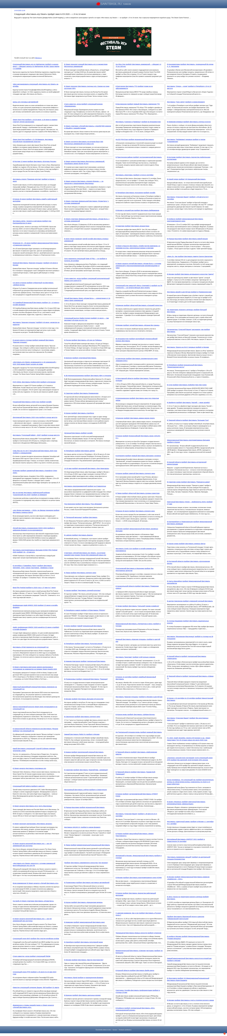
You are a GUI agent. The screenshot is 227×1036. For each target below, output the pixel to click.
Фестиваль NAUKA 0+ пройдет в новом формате (82, 827)
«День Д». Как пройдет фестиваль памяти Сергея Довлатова (189, 256)
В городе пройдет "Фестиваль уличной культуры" (82, 590)
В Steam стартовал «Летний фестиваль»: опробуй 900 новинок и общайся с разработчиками (87, 127)
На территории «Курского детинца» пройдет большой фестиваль (187, 311)
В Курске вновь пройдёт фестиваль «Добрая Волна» (135, 714)
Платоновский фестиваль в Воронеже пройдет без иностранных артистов (134, 569)
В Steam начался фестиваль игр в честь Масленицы (32, 806)
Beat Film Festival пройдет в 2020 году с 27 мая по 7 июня (34, 588)
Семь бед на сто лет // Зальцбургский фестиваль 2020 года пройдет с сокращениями (35, 452)
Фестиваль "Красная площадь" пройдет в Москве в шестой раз (139, 697)
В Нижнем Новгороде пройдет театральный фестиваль (84, 661)
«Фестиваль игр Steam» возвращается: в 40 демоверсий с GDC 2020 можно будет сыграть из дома (34, 363)
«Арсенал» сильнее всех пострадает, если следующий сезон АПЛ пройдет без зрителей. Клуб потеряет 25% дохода (190, 759)
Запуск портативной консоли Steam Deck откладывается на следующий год (35, 708)
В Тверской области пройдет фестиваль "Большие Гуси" (188, 420)
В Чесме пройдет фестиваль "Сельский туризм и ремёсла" (137, 606)
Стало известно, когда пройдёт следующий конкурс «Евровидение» (83, 105)
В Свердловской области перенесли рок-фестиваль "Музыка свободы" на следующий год (35, 730)
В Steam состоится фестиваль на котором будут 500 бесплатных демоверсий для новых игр (83, 143)
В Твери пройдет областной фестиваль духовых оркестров (138, 493)
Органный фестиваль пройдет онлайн (78, 433)
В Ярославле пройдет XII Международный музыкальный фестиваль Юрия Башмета (188, 979)
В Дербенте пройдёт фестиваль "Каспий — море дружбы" (188, 402)
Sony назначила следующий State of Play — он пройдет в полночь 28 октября (85, 260)
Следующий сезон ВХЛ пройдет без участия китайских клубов (36, 938)
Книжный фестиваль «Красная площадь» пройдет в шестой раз (138, 640)
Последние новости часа (103, 1029)
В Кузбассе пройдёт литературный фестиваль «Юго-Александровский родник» (135, 1009)
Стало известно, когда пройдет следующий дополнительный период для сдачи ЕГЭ (87, 279)
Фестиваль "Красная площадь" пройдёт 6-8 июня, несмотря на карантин (36, 323)
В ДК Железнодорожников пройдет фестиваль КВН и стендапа (87, 376)
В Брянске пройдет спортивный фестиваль (80, 358)
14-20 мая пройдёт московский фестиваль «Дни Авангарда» (86, 468)
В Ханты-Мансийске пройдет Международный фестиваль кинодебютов (188, 582)
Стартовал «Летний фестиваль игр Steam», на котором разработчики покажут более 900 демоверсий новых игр (85, 554)
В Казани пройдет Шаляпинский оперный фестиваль (83, 752)
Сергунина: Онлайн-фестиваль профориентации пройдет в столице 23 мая (138, 991)
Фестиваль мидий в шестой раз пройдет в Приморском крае (189, 292)
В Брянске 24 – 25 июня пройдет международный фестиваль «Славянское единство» (35, 244)
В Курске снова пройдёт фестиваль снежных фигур (186, 544)
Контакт (115, 1029)
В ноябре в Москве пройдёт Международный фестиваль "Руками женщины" (188, 937)
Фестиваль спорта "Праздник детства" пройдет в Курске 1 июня (34, 180)
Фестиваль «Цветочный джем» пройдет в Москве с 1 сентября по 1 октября (190, 823)
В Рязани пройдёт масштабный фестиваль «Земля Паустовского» (134, 835)
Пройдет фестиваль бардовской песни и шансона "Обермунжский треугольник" (185, 918)
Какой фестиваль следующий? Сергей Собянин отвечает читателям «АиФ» (34, 750)
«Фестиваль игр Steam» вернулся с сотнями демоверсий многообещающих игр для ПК (34, 864)
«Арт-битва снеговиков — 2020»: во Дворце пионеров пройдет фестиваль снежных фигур (36, 511)
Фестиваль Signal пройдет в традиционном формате (83, 977)
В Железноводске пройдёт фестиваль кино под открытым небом (137, 399)
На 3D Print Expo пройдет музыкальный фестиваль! (135, 139)
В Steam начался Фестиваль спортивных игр (29, 768)
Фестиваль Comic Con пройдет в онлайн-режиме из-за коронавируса (136, 550)
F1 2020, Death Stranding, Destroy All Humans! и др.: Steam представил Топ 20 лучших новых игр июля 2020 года (188, 739)
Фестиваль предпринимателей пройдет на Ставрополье (85, 486)
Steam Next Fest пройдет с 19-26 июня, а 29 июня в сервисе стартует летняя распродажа (35, 121)
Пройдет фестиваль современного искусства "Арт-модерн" (86, 863)
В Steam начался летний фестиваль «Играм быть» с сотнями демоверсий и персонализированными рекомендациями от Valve (138, 266)
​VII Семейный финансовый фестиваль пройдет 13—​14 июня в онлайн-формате (36, 304)
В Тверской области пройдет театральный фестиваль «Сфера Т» (190, 677)
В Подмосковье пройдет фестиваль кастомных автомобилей (86, 882)
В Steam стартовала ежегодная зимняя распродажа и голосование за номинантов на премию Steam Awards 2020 (35, 668)
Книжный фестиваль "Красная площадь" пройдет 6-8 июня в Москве (35, 264)
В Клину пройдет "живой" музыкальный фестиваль (83, 626)
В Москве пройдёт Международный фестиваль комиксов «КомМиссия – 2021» (188, 878)
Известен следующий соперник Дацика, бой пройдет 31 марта (36, 987)
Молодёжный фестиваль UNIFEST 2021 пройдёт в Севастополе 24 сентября (186, 840)
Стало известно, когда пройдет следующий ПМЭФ (31, 956)
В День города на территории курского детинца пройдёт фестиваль (188, 898)
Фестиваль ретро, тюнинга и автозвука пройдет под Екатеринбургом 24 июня (32, 222)
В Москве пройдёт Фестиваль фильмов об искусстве (83, 699)
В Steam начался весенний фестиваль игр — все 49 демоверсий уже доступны (32, 845)
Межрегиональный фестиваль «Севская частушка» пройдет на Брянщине (139, 952)
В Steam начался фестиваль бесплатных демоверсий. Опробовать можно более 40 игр (84, 162)
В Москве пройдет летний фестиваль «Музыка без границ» (138, 325)
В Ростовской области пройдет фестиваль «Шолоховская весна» (188, 562)
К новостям (127, 4)
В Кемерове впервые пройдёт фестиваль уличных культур (189, 122)
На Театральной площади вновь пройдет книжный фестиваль (139, 732)
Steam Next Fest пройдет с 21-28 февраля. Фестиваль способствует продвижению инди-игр (33, 141)
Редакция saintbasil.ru (125, 1029)
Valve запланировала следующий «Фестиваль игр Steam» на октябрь (35, 85)
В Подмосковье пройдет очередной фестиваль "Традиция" (86, 679)
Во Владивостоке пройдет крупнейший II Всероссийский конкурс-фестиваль (136, 340)
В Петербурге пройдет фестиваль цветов (79, 451)
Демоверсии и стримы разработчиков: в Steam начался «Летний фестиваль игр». (33, 1006)
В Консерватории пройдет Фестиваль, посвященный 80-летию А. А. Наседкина (190, 65)
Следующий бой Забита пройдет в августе (29, 786)
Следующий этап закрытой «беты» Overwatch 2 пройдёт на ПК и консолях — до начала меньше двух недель (139, 287)
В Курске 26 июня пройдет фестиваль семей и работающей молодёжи (35, 200)
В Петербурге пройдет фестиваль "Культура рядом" (83, 644)
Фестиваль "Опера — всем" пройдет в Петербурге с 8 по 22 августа (189, 87)
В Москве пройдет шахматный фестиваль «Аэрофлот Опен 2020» (35, 472)
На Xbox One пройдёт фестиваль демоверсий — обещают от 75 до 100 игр (138, 65)
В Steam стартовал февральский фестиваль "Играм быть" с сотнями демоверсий (86, 202)
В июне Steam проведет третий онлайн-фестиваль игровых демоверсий (86, 240)
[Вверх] (225, 1034)
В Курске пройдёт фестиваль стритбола (79, 413)
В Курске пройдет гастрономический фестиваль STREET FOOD (137, 795)
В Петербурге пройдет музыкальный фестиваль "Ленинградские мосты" (185, 366)
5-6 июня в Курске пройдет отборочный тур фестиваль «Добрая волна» (33, 284)
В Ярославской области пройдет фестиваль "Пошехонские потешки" (137, 379)
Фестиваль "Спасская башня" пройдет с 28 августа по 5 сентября (136, 815)
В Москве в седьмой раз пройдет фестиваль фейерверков (137, 210)
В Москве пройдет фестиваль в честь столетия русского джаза (190, 1000)
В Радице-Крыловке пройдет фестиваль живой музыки (187, 239)
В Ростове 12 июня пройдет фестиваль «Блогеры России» (34, 161)
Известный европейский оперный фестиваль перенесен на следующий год (35, 688)
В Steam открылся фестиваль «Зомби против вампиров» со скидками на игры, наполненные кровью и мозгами (138, 247)
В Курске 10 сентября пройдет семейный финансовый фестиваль (136, 678)
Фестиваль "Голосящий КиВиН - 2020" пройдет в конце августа (36, 435)
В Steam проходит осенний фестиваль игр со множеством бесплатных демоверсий (85, 65)
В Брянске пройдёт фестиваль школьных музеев (82, 995)
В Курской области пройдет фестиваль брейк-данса (135, 970)
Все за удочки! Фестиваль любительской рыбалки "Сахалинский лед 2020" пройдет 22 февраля (31, 494)
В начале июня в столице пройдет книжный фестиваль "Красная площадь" (33, 341)
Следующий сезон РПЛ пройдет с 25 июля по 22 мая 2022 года (34, 973)
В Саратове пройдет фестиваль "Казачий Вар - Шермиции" (86, 770)
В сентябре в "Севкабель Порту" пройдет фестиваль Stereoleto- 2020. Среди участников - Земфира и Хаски (33, 567)
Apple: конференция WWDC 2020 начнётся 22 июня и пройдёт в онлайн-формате (36, 628)
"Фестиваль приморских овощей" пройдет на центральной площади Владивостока (188, 858)
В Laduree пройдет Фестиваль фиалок (78, 535)
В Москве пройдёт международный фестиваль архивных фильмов (137, 530)
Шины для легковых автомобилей (25, 102)
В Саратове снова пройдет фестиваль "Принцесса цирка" (188, 482)
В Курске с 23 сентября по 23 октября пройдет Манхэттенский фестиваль (190, 699)
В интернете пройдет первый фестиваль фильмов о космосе (138, 456)
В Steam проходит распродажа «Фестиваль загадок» (32, 824)
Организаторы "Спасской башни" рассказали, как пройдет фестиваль (188, 331)
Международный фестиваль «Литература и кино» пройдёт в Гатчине (138, 625)
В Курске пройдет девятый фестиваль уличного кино (135, 473)
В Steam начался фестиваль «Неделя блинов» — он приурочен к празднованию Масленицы (83, 182)
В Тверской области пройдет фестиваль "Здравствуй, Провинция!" (136, 773)
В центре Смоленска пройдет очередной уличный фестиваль (190, 601)
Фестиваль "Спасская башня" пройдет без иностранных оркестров (187, 719)
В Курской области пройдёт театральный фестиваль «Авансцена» (186, 657)
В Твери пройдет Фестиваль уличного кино (80, 573)
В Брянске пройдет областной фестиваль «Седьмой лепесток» (139, 305)
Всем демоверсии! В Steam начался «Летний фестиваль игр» (36, 883)
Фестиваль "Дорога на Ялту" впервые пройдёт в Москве (188, 347)
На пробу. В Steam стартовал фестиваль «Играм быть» (33, 901)
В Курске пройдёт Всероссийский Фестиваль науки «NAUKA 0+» (138, 437)
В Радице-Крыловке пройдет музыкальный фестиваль (84, 807)
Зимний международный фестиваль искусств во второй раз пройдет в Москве (189, 959)
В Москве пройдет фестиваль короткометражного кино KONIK (139, 878)
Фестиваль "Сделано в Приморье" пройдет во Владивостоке (138, 122)
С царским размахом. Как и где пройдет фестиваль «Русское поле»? (138, 914)
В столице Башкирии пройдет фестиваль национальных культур (188, 622)
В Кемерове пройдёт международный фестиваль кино (84, 922)
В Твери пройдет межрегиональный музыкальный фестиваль (87, 845)
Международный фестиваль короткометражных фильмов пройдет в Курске (188, 441)
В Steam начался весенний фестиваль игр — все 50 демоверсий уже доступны (32, 920)
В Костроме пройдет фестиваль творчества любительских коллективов (188, 158)
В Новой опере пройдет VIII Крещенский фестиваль (186, 179)
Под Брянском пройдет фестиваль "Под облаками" (83, 504)
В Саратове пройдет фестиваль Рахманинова (81, 393)
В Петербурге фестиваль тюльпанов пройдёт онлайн (135, 193)
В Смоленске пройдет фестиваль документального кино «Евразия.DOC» (137, 360)
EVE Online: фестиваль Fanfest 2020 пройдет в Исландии (34, 382)
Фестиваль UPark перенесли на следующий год (31, 647)
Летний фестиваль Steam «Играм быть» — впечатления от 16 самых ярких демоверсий (87, 299)
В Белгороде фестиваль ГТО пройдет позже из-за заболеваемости (134, 87)
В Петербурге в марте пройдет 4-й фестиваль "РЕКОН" (84, 610)
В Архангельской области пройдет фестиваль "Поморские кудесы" (137, 587)
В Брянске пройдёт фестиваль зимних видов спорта (135, 418)
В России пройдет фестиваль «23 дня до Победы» (83, 340)
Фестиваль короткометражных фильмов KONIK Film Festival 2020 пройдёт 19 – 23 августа (35, 551)
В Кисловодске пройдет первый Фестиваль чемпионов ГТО (138, 104)
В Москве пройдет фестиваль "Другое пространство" (83, 960)
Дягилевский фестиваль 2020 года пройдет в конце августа (35, 417)
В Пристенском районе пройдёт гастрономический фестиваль (139, 157)
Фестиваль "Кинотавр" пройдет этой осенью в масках (135, 657)
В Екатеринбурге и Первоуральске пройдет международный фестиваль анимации (189, 523)
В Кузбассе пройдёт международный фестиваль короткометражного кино (185, 220)
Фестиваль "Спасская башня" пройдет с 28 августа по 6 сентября (187, 198)
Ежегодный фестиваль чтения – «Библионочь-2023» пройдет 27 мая (190, 503)
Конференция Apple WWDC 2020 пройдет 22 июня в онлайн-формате (35, 606)
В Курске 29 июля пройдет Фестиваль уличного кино (135, 511)
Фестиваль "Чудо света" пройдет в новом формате (186, 102)
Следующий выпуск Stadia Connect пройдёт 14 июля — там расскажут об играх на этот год (86, 319)
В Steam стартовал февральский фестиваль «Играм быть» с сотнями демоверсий (86, 220)
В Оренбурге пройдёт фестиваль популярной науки (83, 942)
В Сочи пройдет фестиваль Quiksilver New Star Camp (187, 385)
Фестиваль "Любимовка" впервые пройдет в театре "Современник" (186, 141)
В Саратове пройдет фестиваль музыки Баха (132, 226)
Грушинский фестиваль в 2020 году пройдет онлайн (32, 402)
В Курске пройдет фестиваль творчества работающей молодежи (136, 894)
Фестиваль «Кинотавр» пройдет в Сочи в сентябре (134, 175)
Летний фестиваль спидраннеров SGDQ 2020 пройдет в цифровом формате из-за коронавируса (34, 529)
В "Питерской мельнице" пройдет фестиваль (80, 517)
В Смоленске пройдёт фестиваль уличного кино (82, 717)
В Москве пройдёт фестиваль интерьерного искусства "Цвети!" (190, 274)
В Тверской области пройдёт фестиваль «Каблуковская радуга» (136, 753)
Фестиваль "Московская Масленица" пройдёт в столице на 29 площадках (190, 638)
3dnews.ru (38, 58)
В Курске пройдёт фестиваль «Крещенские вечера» (83, 902)
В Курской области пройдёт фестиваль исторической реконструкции (186, 463)
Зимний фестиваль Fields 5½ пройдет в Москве (81, 734)
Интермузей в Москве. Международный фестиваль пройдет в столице (139, 857)
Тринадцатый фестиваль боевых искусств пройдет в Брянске (138, 933)
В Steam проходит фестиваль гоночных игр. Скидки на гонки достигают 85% (86, 87)
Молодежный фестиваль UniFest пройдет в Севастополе (85, 790)
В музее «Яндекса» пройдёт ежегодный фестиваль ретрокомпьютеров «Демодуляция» (186, 803)
